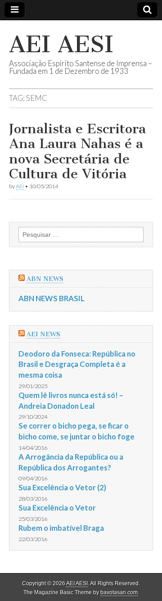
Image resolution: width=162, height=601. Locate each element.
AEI (20, 186)
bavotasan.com (119, 592)
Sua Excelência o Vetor (57, 507)
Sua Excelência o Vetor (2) (62, 487)
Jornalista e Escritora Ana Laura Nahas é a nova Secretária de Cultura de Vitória (77, 151)
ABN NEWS (45, 279)
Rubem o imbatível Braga (61, 528)
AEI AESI (61, 44)
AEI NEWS (43, 334)
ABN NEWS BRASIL (51, 298)
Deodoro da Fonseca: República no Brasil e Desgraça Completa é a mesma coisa (76, 364)
